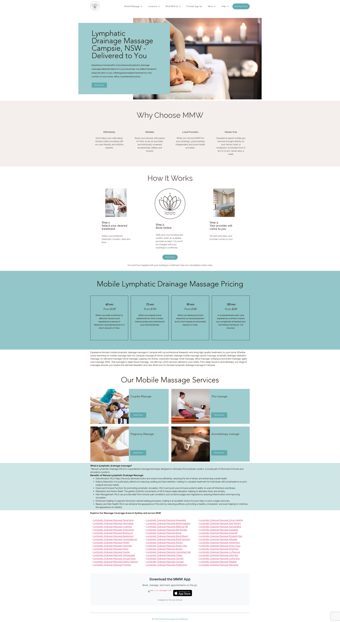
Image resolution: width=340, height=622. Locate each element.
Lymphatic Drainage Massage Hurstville (112, 546)
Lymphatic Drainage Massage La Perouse (219, 552)
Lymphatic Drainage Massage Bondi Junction (168, 539)
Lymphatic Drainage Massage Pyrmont (112, 565)
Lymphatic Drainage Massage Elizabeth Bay (220, 536)
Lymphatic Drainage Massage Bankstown (113, 536)
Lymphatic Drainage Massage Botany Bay (166, 546)
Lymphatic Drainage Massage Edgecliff (218, 533)
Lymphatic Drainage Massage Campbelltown (115, 539)
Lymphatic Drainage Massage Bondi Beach (167, 536)
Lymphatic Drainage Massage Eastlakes (218, 530)
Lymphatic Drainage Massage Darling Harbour (115, 561)
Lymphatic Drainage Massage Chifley (164, 555)
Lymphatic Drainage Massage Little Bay (218, 555)
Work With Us (171, 6)
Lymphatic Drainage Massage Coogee (165, 561)
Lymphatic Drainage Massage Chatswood (113, 530)
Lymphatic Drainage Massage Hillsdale (218, 539)
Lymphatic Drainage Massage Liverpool (112, 526)
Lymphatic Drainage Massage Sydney (111, 552)
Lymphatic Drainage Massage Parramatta (113, 520)
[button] (133, 6)
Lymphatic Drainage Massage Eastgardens (220, 526)
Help (223, 6)
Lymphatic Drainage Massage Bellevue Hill (167, 526)
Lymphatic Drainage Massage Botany (164, 542)
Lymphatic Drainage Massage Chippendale (114, 555)
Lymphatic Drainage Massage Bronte (164, 549)
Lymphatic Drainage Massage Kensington (219, 542)
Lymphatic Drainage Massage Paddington (166, 565)
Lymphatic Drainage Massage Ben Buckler (166, 530)
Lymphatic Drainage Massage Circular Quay (114, 558)
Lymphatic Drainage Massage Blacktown (113, 533)
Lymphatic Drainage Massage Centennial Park (168, 552)
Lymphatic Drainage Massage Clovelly (165, 558)
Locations (152, 6)
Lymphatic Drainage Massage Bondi (163, 533)
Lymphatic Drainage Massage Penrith (111, 542)
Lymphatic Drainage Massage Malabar (218, 561)
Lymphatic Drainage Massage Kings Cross (219, 546)
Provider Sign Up (194, 6)
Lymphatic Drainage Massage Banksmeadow (168, 523)
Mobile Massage (131, 6)
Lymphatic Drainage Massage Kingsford (218, 549)
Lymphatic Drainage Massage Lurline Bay (219, 558)
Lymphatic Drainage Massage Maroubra (218, 565)
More (210, 6)
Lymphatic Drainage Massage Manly (111, 549)
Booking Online (241, 6)
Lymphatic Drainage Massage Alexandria (166, 520)
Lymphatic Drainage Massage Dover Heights (221, 520)
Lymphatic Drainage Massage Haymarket (113, 523)
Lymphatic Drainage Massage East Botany (220, 523)
